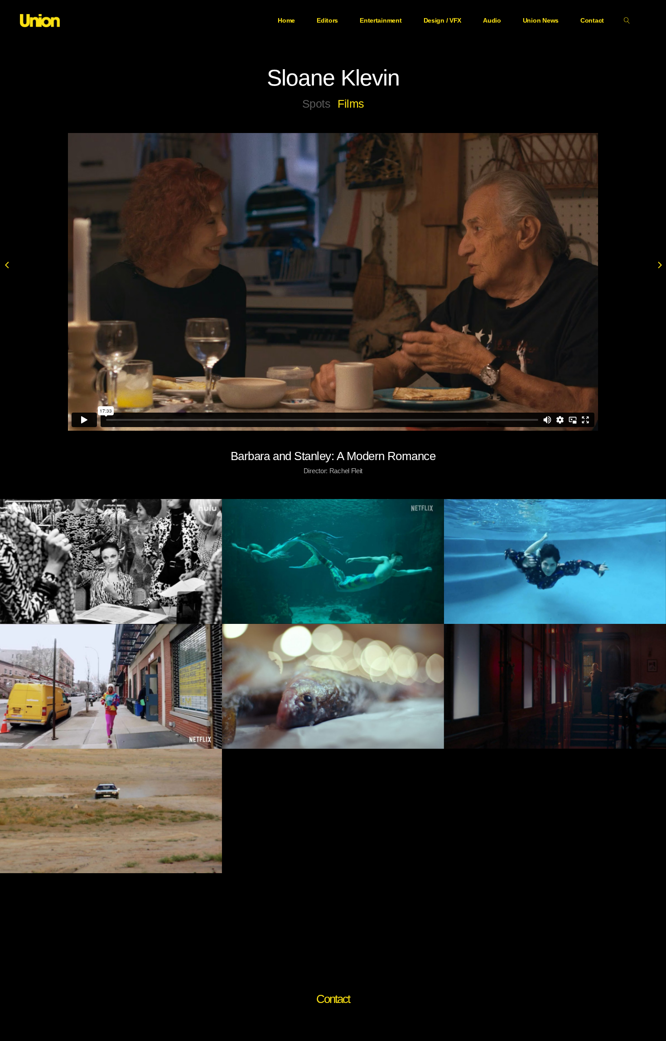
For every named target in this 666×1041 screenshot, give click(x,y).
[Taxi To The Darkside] (111, 811)
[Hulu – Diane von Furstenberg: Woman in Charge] (111, 561)
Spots (316, 103)
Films (351, 103)
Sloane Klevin (333, 77)
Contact (332, 999)
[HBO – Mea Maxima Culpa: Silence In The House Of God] (555, 686)
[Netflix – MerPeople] (333, 561)
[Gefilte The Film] (333, 686)
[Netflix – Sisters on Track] (111, 686)
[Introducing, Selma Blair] (555, 561)
